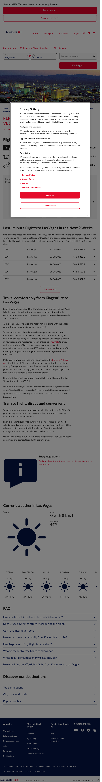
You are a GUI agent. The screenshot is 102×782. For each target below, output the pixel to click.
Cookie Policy (28, 179)
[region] (50, 159)
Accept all (50, 195)
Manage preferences (31, 187)
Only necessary (50, 205)
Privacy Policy (28, 175)
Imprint (25, 183)
